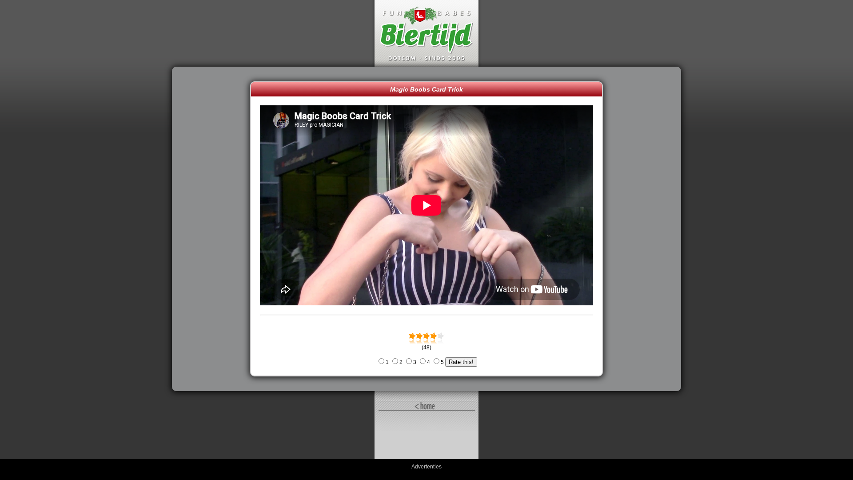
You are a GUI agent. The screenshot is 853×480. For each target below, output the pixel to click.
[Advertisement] (213, 229)
